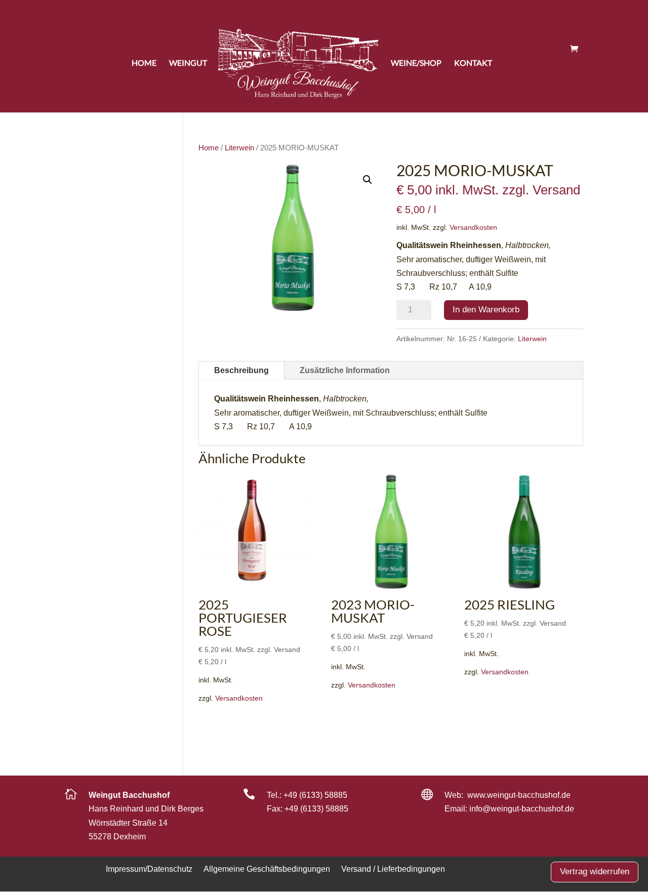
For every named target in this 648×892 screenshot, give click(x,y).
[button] (367, 180)
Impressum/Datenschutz (149, 869)
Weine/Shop (416, 63)
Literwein (239, 148)
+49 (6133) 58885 (315, 795)
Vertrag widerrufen (594, 871)
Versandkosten (473, 227)
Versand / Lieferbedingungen (393, 869)
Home (144, 63)
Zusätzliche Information (345, 370)
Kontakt (473, 63)
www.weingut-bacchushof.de (519, 795)
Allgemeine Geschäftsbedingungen (267, 869)
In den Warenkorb (486, 309)
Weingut (188, 63)
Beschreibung (241, 370)
